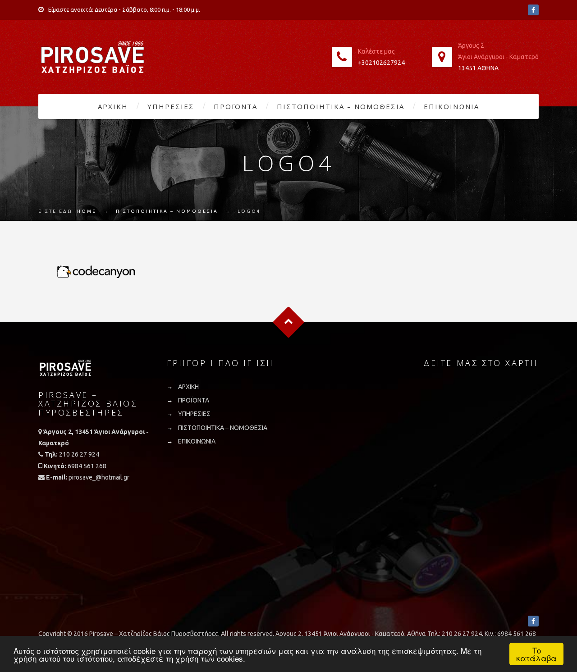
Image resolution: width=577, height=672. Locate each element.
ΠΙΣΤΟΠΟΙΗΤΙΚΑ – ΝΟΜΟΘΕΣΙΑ (340, 106)
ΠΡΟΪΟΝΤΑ (235, 106)
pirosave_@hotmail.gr (99, 477)
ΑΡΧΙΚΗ (113, 106)
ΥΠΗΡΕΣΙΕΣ (170, 106)
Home (86, 211)
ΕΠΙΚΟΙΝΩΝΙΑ (451, 106)
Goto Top (289, 322)
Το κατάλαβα (536, 654)
